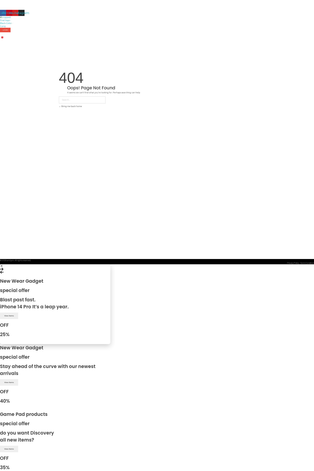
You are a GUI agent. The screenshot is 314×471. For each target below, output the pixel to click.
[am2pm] (6, 22)
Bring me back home (71, 106)
